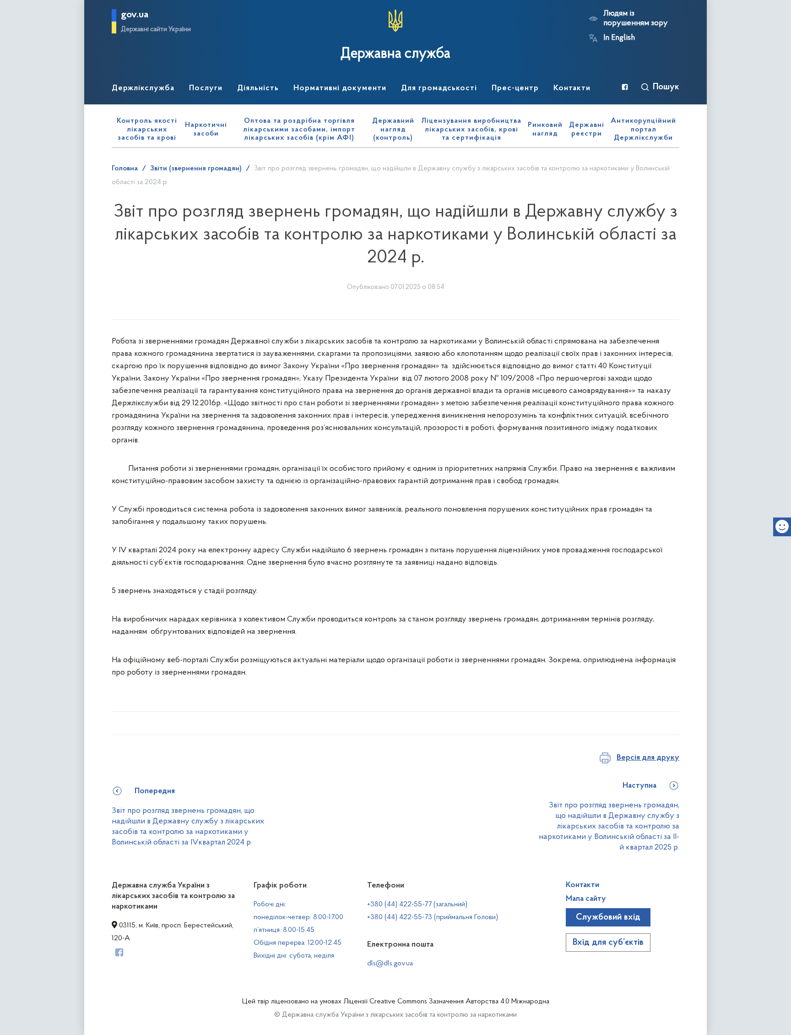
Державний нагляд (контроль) (393, 129)
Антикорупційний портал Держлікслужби (643, 129)
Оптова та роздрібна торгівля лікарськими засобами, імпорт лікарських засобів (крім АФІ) (299, 129)
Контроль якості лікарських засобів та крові (147, 129)
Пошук (666, 87)
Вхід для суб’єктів (608, 942)
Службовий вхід (608, 917)
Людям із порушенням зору (635, 18)
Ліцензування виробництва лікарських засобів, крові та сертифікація (471, 129)
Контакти (582, 885)
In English (619, 38)
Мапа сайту (586, 899)
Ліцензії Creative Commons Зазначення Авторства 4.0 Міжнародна (446, 1001)
